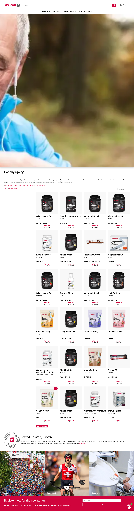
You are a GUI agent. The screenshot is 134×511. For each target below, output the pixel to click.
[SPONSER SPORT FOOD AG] (12, 5)
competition (82, 443)
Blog (80, 11)
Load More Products (42, 426)
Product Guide (69, 11)
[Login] (120, 5)
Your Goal (56, 11)
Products (45, 11)
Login (102, 504)
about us (87, 11)
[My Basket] (123, 5)
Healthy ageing (13, 188)
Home (5, 188)
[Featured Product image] (47, 203)
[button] (127, 5)
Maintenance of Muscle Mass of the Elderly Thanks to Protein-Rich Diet (26, 185)
